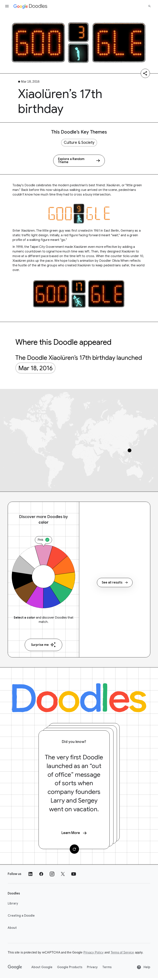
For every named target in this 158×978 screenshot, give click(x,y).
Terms (107, 967)
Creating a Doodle (21, 916)
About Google (41, 967)
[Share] (145, 73)
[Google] (15, 967)
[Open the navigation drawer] (7, 6)
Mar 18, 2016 (35, 368)
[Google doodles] (30, 6)
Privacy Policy (93, 952)
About (12, 928)
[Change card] (74, 849)
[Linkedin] (30, 874)
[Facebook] (41, 874)
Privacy (92, 967)
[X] (62, 874)
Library (13, 903)
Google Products (69, 967)
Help (146, 967)
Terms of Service (122, 952)
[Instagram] (52, 874)
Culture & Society (79, 142)
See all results (112, 582)
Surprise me (40, 645)
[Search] (149, 6)
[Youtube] (73, 874)
